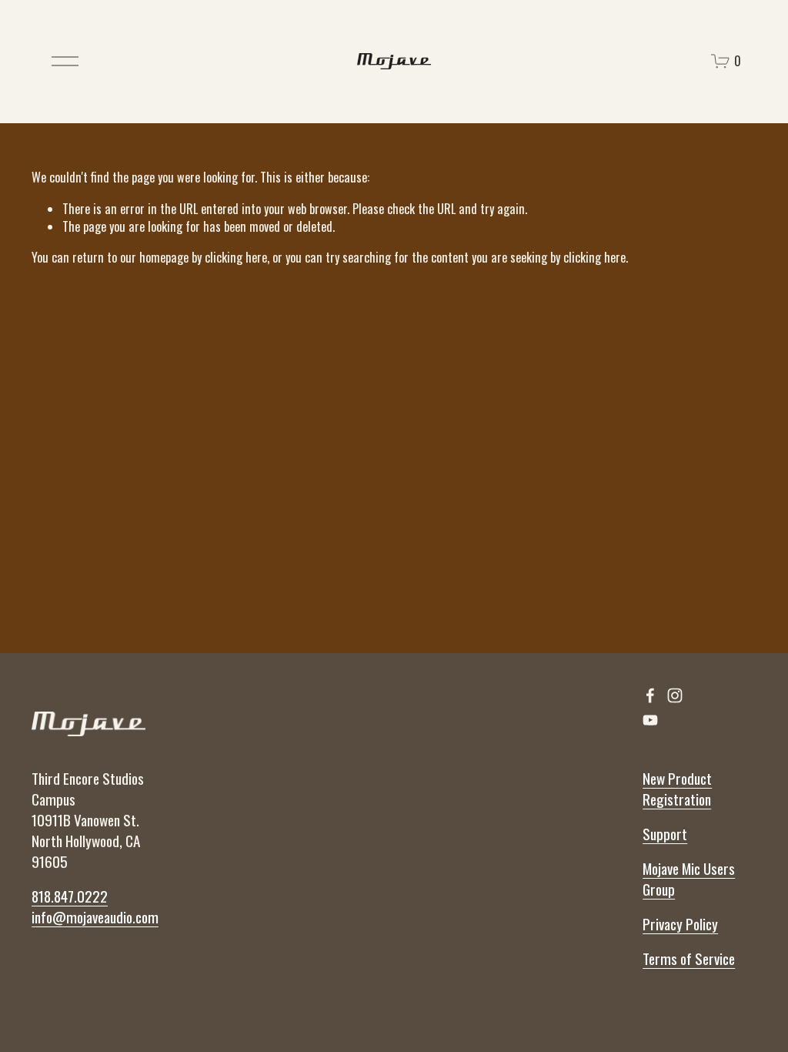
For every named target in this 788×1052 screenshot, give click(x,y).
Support (665, 834)
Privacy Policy (680, 924)
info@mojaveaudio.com (95, 917)
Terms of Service (689, 959)
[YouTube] (650, 720)
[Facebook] (650, 695)
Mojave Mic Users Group (689, 879)
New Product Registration (677, 789)
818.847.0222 (70, 896)
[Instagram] (675, 695)
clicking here (236, 257)
